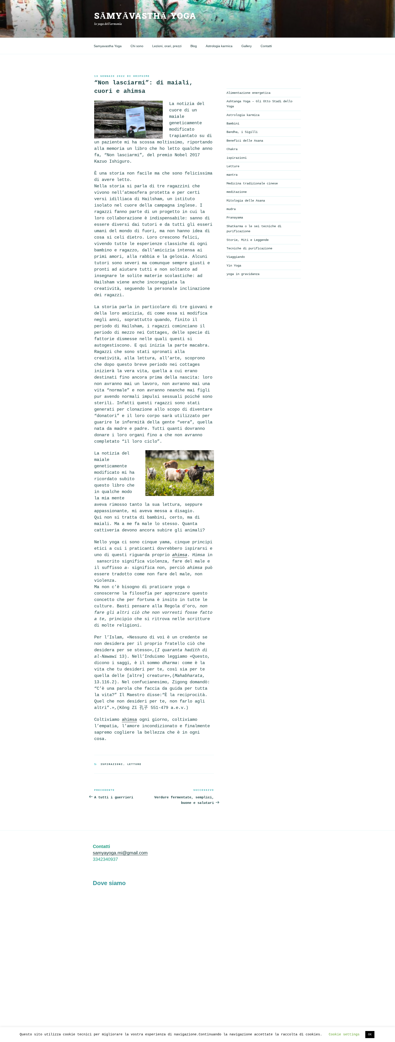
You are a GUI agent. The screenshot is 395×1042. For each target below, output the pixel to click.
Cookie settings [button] (344, 1035)
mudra (231, 209)
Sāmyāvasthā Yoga (145, 16)
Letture (134, 764)
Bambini (233, 123)
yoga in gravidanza (243, 274)
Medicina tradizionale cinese (252, 183)
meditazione (237, 192)
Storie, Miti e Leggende (248, 240)
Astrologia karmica (219, 46)
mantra (232, 175)
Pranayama (235, 217)
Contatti (266, 46)
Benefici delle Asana (245, 141)
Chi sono (137, 46)
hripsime (141, 76)
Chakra (232, 149)
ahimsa (129, 719)
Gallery (246, 46)
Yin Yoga (234, 265)
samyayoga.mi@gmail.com (120, 852)
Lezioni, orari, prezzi (166, 46)
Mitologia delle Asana (246, 200)
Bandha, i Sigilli (242, 132)
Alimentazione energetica (248, 93)
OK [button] (370, 1034)
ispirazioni (112, 764)
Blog (193, 46)
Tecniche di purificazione (249, 248)
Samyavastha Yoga (108, 46)
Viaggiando (236, 257)
